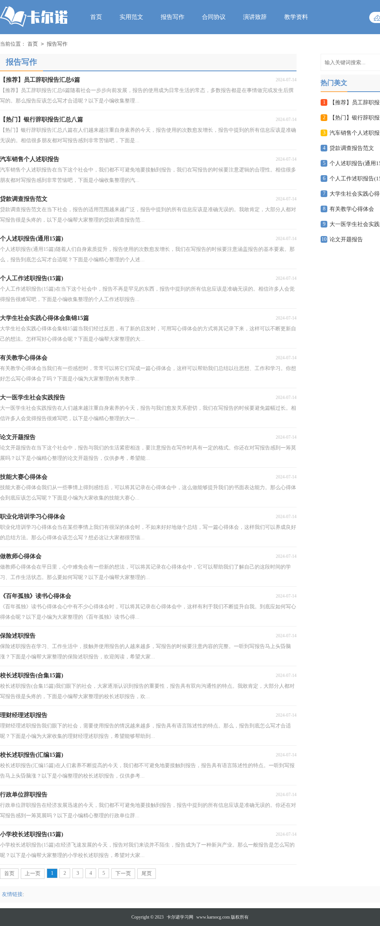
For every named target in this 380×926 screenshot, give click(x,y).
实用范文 (131, 17)
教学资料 (296, 17)
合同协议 (214, 17)
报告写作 (172, 17)
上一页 (32, 873)
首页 (96, 17)
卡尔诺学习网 (180, 917)
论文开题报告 (346, 239)
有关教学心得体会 (352, 209)
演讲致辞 (255, 17)
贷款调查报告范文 (352, 148)
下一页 (123, 873)
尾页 (146, 873)
